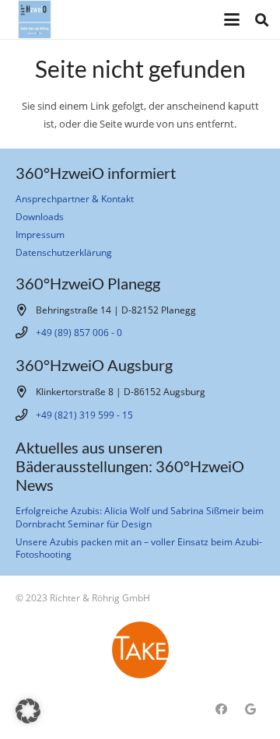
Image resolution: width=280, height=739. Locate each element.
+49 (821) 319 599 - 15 (84, 414)
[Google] (250, 709)
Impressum (40, 234)
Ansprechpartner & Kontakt (75, 198)
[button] (231, 19)
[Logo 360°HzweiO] (34, 19)
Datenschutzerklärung (64, 252)
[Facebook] (221, 709)
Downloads (40, 216)
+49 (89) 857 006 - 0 (79, 332)
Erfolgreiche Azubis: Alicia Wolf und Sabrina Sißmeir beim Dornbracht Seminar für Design (140, 516)
